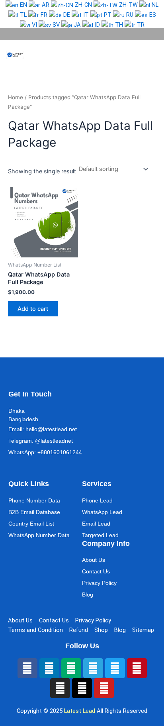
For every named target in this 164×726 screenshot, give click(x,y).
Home (15, 97)
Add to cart (33, 308)
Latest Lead (79, 710)
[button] (142, 54)
